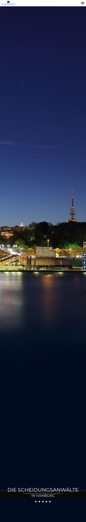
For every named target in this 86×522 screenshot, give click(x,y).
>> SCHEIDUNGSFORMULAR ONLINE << (43, 493)
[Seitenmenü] (83, 3)
